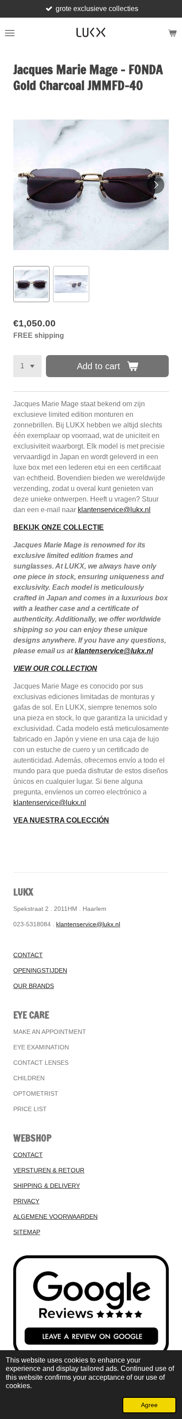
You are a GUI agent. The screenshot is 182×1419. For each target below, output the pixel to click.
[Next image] (155, 185)
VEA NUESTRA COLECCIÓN (61, 820)
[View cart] (172, 33)
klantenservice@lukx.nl (114, 509)
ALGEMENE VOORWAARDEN (55, 1216)
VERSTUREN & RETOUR (48, 1170)
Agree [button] (149, 1404)
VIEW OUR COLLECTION (55, 668)
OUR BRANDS (33, 985)
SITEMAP (26, 1232)
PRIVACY (26, 1201)
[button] (31, 284)
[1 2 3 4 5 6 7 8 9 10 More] (27, 366)
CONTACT (28, 954)
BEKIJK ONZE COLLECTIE (58, 527)
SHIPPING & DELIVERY (46, 1185)
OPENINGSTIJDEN (40, 970)
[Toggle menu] (9, 33)
